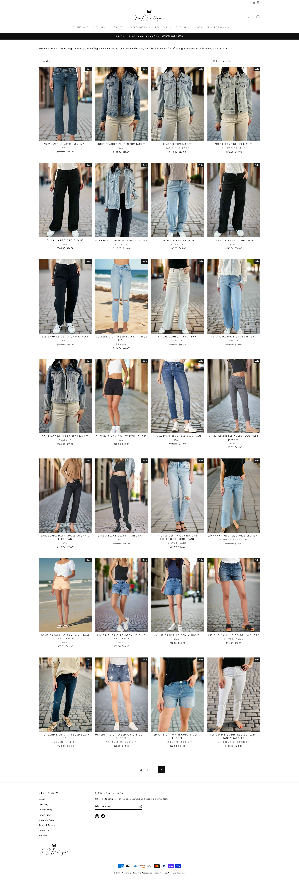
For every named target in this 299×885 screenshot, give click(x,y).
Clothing (99, 27)
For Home (162, 27)
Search (42, 799)
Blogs (198, 27)
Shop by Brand (217, 27)
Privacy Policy (45, 809)
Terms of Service (47, 825)
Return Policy (45, 814)
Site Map (43, 835)
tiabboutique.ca (160, 872)
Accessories (139, 27)
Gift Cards (183, 27)
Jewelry (118, 27)
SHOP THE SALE (78, 27)
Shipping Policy (46, 819)
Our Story (43, 804)
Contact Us (44, 830)
